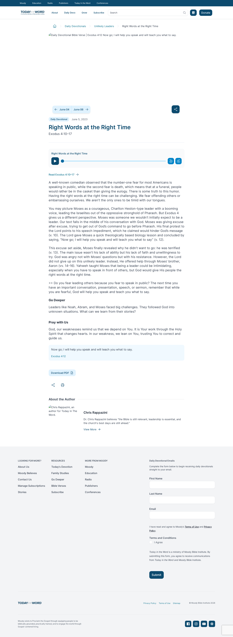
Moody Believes (27, 473)
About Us (23, 466)
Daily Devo (69, 12)
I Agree (158, 542)
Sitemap (176, 603)
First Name (155, 478)
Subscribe (99, 12)
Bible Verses (58, 485)
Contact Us (25, 479)
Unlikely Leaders (104, 26)
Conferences (102, 3)
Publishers (63, 3)
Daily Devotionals (75, 26)
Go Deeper (57, 479)
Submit (156, 574)
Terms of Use (192, 526)
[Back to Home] (55, 26)
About (55, 12)
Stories (22, 492)
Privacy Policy (149, 603)
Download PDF (60, 372)
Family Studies (60, 473)
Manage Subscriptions (31, 485)
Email (152, 508)
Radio (50, 3)
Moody (23, 3)
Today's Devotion (61, 466)
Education (36, 3)
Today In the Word (82, 3)
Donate (205, 12)
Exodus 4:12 (58, 356)
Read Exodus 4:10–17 (61, 174)
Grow (84, 12)
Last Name (155, 493)
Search (113, 13)
